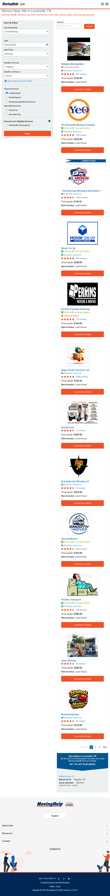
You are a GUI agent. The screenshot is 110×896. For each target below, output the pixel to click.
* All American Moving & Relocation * (81, 191)
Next (105, 747)
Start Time (8, 50)
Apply (27, 133)
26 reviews (81, 721)
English (55, 816)
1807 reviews (82, 197)
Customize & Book (82, 89)
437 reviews (81, 74)
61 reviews (81, 488)
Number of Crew (11, 63)
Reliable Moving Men (72, 64)
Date (6, 41)
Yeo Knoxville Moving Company (78, 125)
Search (60, 22)
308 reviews (81, 549)
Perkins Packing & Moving (75, 309)
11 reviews (81, 430)
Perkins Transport (71, 599)
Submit (89, 26)
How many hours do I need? (19, 81)
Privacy (52, 886)
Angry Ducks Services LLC (75, 370)
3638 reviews (82, 377)
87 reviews (81, 664)
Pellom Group (65, 776)
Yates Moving (68, 660)
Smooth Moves (69, 538)
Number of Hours (12, 72)
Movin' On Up (68, 248)
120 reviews (81, 258)
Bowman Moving (70, 714)
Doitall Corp (67, 427)
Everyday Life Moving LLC (75, 481)
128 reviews (81, 610)
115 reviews (81, 319)
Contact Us (55, 849)
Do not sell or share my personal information (55, 882)
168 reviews (81, 135)
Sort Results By (10, 28)
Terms (58, 886)
